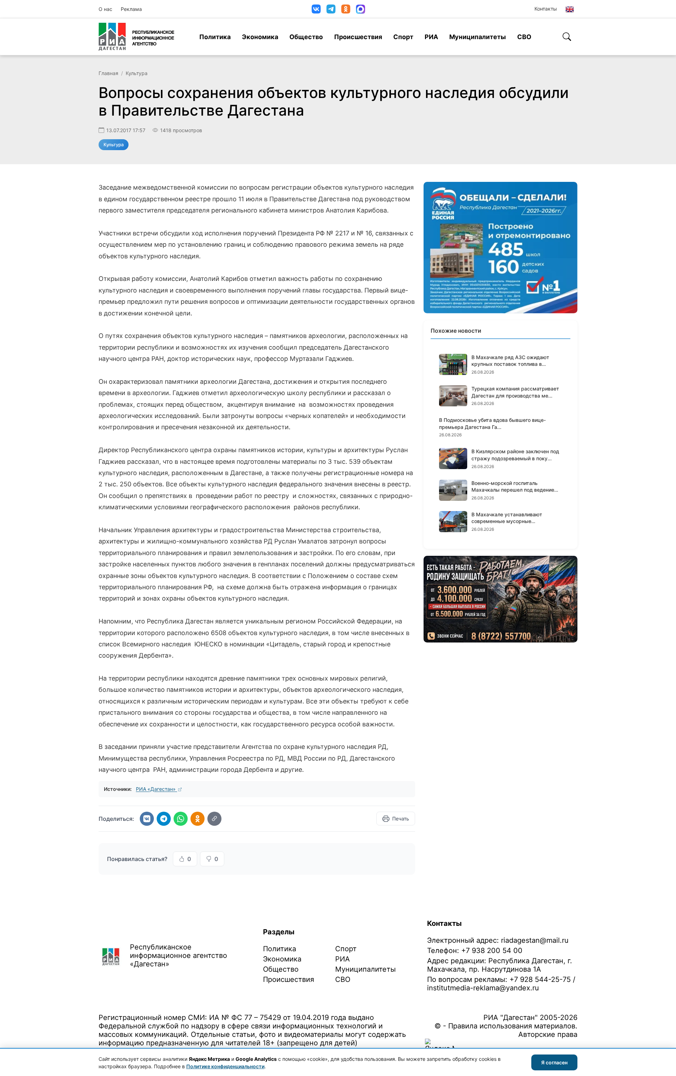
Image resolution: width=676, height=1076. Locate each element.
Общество (306, 37)
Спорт (403, 37)
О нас (105, 9)
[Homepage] (136, 37)
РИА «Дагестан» (156, 789)
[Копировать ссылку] (214, 819)
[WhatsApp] (181, 819)
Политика (215, 37)
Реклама (131, 9)
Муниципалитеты (477, 37)
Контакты (545, 9)
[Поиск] (566, 36)
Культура (137, 73)
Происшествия (358, 37)
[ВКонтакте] (316, 9)
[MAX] (361, 9)
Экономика (260, 37)
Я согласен (554, 1062)
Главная (108, 73)
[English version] (569, 9)
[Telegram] (331, 9)
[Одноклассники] (346, 9)
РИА (431, 37)
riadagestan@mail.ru (535, 940)
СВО (524, 37)
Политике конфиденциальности (225, 1066)
